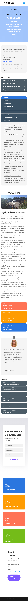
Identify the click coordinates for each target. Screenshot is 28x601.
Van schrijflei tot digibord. (11, 117)
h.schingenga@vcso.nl (13, 572)
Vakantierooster (8, 106)
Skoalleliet (7, 109)
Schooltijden (7, 103)
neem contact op (13, 577)
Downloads (7, 120)
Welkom (6, 97)
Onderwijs (6, 115)
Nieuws (6, 100)
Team (5, 112)
